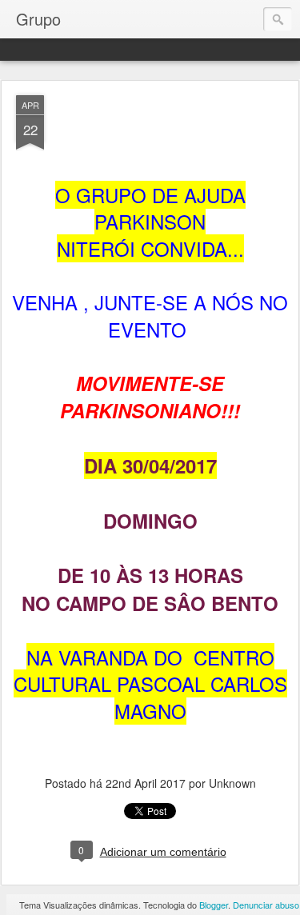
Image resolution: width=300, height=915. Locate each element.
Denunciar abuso (266, 904)
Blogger (213, 904)
